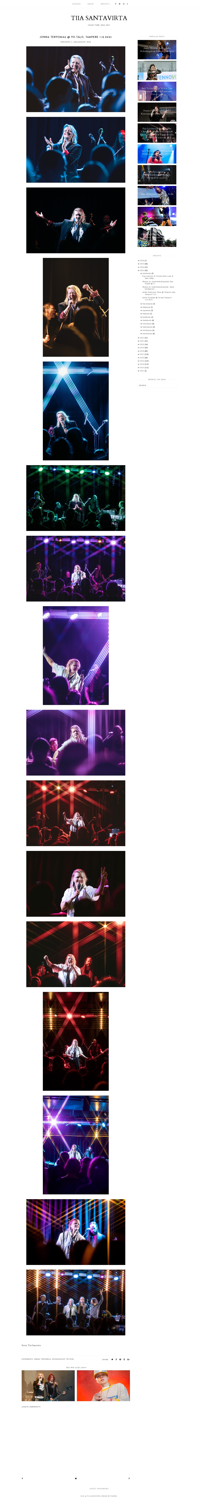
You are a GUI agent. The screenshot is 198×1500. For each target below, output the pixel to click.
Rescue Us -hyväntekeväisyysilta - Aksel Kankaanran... (158, 288)
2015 (142, 361)
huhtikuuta (147, 324)
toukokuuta (147, 320)
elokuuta (146, 314)
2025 (142, 264)
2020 (142, 344)
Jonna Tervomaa (42, 1359)
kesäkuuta (147, 317)
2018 (142, 351)
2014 (142, 364)
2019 (142, 348)
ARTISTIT (105, 4)
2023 (142, 270)
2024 (142, 267)
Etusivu (77, 4)
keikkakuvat (58, 1359)
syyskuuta (147, 310)
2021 (142, 341)
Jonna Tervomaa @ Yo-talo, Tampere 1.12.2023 (157, 299)
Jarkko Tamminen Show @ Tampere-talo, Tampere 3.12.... (158, 293)
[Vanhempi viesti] (129, 1478)
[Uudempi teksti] (22, 1478)
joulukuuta (147, 273)
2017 (142, 354)
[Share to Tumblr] (124, 1359)
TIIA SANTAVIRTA (99, 18)
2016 (142, 358)
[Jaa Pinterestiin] (120, 1359)
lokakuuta (147, 307)
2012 (142, 371)
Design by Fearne (109, 1496)
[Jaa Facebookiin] (116, 1359)
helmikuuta (147, 330)
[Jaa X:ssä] (112, 1359)
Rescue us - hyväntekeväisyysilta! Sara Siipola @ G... (157, 282)
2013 (142, 367)
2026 (142, 260)
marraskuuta (148, 304)
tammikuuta (148, 333)
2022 (142, 338)
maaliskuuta (148, 327)
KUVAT (91, 4)
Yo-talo (70, 1359)
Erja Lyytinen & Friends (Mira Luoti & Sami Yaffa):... (157, 277)
